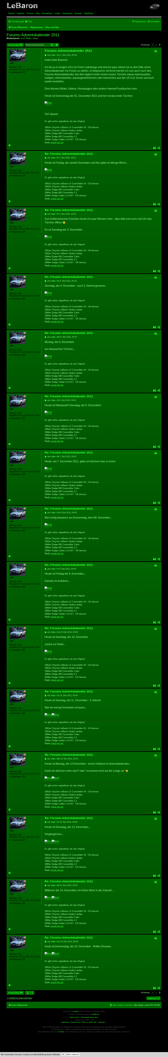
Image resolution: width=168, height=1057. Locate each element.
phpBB (75, 1011)
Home (11, 13)
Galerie (20, 13)
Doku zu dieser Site (89, 1022)
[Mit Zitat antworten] (155, 51)
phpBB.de (95, 1014)
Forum (30, 13)
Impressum (65, 1022)
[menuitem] (28, 21)
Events (78, 13)
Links (57, 13)
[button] (159, 45)
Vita (38, 13)
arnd (23, 38)
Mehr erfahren (72, 1054)
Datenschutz (75, 1022)
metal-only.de (57, 142)
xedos (35, 38)
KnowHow (47, 13)
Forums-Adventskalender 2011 (33, 35)
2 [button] (156, 45)
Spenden (101, 1022)
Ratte (28, 38)
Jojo (11, 63)
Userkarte (67, 13)
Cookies (61, 1032)
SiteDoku (89, 13)
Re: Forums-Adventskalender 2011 (69, 153)
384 (19, 67)
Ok (63, 1054)
